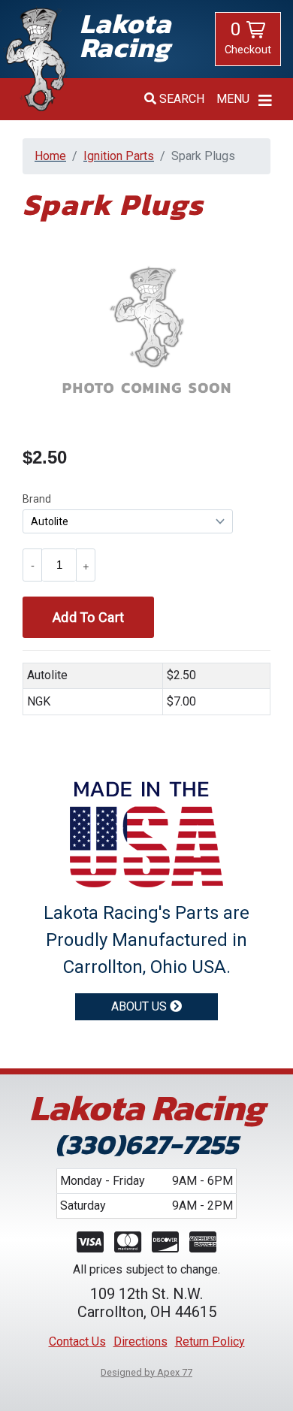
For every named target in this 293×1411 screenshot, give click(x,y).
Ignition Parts (118, 156)
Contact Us (77, 1341)
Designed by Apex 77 (146, 1372)
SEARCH (181, 99)
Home (50, 156)
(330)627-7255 (146, 1144)
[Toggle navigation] (265, 100)
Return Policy (210, 1341)
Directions (140, 1341)
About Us (140, 1006)
